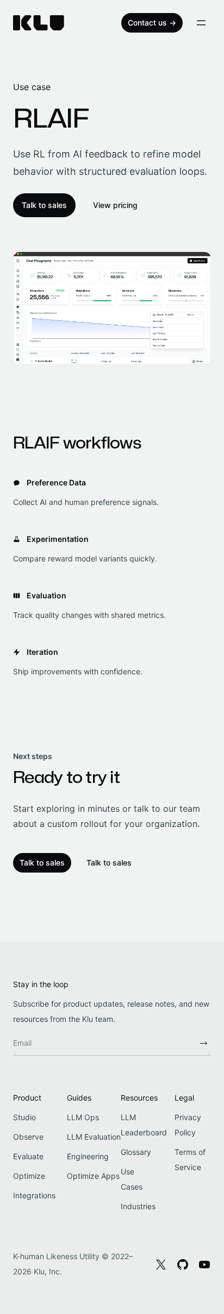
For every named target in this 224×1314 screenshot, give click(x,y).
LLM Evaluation (94, 1136)
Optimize (29, 1175)
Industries (138, 1206)
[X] (160, 1264)
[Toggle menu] (201, 23)
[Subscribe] (203, 1043)
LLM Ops (83, 1117)
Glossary (136, 1152)
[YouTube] (204, 1264)
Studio (24, 1117)
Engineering (88, 1156)
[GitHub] (182, 1264)
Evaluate (28, 1156)
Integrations (34, 1195)
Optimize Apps (93, 1175)
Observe (28, 1136)
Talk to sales (44, 205)
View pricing (115, 205)
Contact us (152, 22)
